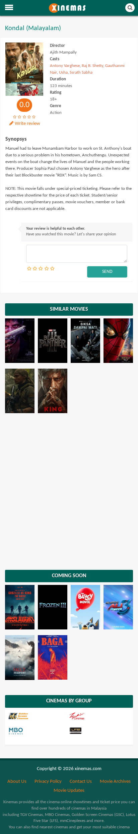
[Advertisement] (69, 491)
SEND (107, 271)
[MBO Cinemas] (38, 731)
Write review (27, 123)
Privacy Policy (48, 781)
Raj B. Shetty (92, 66)
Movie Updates (69, 790)
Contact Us (81, 781)
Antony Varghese (65, 66)
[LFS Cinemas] (98, 731)
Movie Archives (115, 781)
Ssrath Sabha (81, 72)
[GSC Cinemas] (38, 716)
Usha (63, 72)
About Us (16, 781)
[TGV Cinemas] (98, 716)
